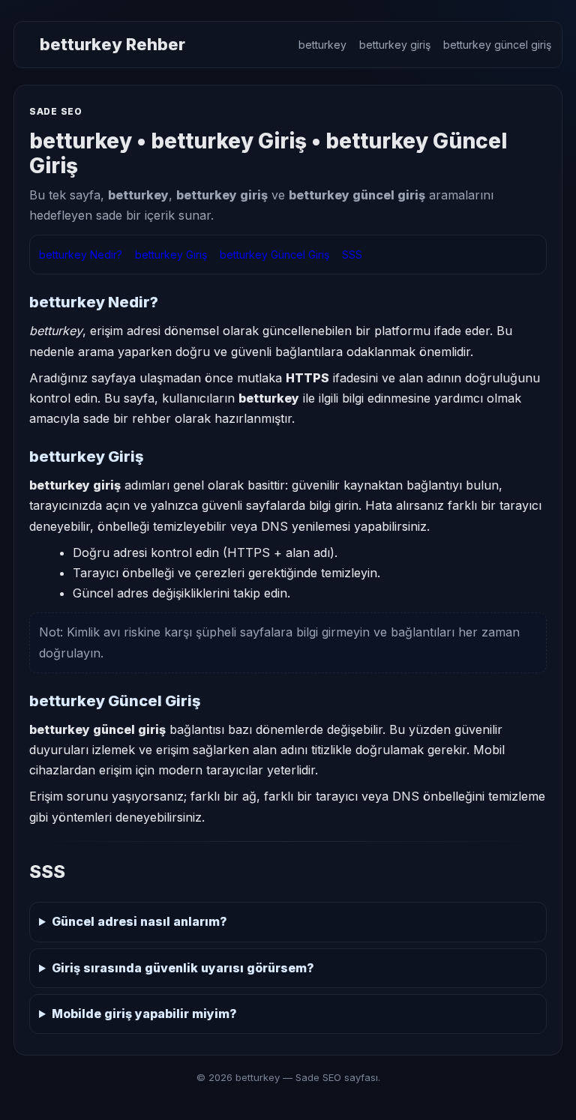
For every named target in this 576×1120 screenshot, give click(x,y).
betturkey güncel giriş (497, 44)
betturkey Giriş (171, 254)
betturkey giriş (394, 44)
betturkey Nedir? (80, 254)
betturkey (322, 44)
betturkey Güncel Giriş (274, 254)
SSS (352, 254)
